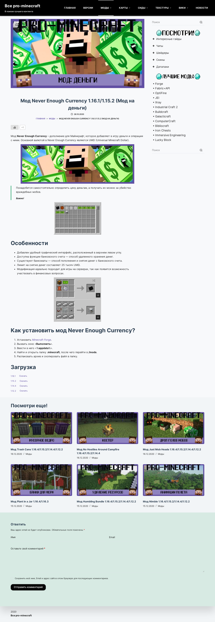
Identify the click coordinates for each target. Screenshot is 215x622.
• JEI (155, 97)
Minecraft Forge (41, 339)
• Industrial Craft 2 (165, 107)
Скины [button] (160, 60)
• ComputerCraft (163, 121)
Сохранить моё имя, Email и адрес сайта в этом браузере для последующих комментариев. (61, 578)
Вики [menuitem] (182, 7)
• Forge (157, 83)
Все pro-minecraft (22, 5)
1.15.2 (13, 381)
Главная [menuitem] (70, 7)
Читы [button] (159, 46)
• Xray (156, 102)
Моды (29, 454)
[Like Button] (15, 127)
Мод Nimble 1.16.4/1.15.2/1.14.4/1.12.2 (166, 501)
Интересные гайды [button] (168, 39)
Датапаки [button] (162, 67)
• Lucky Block (161, 140)
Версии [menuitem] (88, 7)
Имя (13, 537)
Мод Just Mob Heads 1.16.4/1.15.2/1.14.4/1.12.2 (172, 449)
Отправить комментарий (28, 587)
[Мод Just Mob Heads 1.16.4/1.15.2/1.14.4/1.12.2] (173, 428)
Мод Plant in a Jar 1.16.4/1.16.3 (30, 501)
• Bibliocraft (160, 125)
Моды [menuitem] (105, 7)
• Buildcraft (160, 111)
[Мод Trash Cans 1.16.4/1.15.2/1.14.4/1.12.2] (41, 428)
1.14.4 (13, 386)
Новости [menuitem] (202, 7)
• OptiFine (159, 93)
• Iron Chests (161, 130)
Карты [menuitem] (123, 7)
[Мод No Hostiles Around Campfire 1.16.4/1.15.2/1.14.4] (107, 428)
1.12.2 (13, 391)
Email (112, 537)
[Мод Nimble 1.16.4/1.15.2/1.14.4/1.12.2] (173, 480)
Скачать (23, 376)
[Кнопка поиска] (201, 22)
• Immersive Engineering (169, 135)
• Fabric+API (161, 88)
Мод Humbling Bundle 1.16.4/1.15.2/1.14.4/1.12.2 (106, 501)
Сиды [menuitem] (141, 7)
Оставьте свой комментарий (28, 548)
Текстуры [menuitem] (162, 7)
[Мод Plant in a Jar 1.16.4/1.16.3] (41, 480)
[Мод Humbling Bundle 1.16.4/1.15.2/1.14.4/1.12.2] (107, 480)
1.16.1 (13, 376)
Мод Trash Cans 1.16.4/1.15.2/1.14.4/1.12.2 (37, 449)
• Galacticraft (161, 116)
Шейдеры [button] (162, 53)
